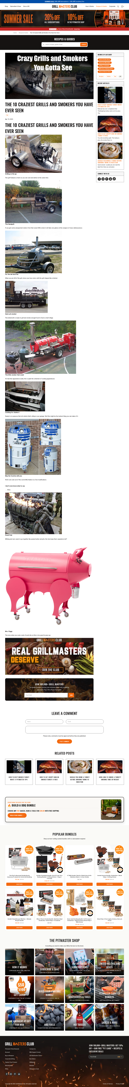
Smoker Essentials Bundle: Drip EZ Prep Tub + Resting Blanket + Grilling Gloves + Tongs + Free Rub (49, 877)
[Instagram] (103, 179)
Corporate (112, 6)
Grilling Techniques (104, 65)
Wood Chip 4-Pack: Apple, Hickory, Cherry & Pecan (109, 919)
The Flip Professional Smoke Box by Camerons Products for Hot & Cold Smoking (19, 876)
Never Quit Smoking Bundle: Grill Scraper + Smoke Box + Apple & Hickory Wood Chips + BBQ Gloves (79, 920)
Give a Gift (26, 6)
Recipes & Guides (101, 6)
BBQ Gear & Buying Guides (106, 68)
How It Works (89, 6)
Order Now (77, 29)
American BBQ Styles (104, 62)
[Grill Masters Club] (64, 6)
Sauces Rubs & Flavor (105, 71)
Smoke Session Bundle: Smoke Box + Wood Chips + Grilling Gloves (109, 876)
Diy (7, 115)
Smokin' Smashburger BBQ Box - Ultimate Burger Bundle (19, 919)
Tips (115, 76)
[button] (6, 6)
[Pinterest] (106, 179)
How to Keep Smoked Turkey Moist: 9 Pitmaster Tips (110, 106)
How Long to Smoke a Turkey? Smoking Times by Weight (110, 778)
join (119, 1057)
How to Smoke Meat (104, 59)
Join (71, 695)
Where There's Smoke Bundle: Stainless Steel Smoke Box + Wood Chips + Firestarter (49, 919)
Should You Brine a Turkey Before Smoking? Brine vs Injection (110, 162)
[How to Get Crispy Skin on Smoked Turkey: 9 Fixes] (110, 124)
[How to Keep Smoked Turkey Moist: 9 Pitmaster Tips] (110, 95)
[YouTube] (110, 179)
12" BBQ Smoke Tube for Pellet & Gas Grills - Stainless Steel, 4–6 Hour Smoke (79, 876)
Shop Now (19, 884)
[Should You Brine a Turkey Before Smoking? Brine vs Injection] (110, 151)
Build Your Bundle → (17, 815)
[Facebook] (99, 179)
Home (15, 33)
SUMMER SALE (49, 1)
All (120, 76)
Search (84, 44)
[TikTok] (114, 178)
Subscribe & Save (15, 6)
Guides (109, 76)
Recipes (101, 76)
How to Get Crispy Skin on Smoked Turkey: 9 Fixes (110, 135)
